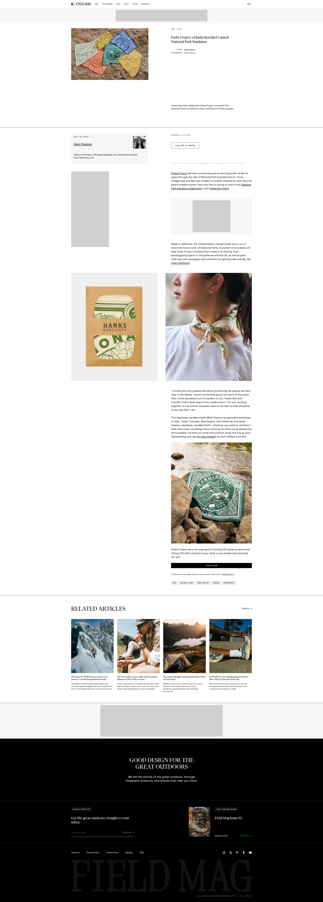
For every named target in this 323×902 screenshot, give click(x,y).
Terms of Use (112, 852)
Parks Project (179, 173)
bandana (216, 583)
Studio (135, 4)
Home (173, 29)
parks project (203, 583)
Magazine (145, 4)
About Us (75, 852)
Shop (118, 4)
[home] (81, 4)
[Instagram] (224, 852)
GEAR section (228, 574)
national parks (186, 583)
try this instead (206, 436)
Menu (249, 4)
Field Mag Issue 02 (228, 818)
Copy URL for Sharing (185, 145)
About (126, 4)
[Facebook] (243, 852)
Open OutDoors (180, 262)
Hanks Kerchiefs (219, 188)
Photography (107, 4)
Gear (97, 4)
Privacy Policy (93, 852)
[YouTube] (250, 852)
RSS (142, 852)
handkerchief (228, 583)
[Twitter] (230, 852)
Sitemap (129, 852)
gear (179, 29)
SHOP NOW (211, 565)
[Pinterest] (237, 852)
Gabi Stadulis (189, 49)
